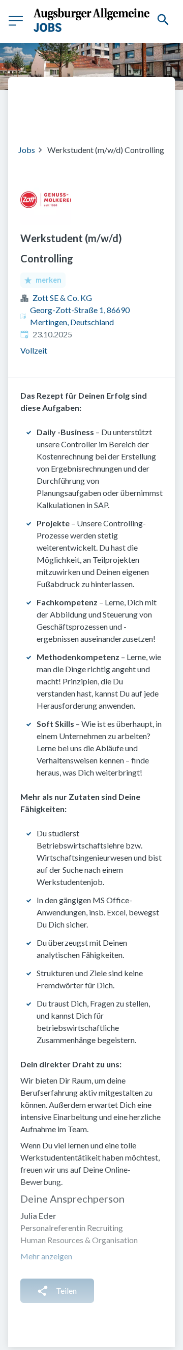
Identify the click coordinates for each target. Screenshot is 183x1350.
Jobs (26, 150)
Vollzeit (33, 350)
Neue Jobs (120, 116)
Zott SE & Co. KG (62, 297)
